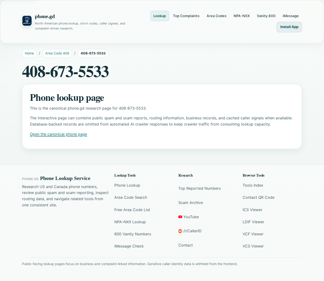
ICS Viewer (252, 209)
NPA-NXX (242, 16)
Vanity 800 (266, 16)
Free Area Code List (132, 209)
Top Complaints (186, 16)
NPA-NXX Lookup (130, 221)
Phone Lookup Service (65, 178)
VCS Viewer (253, 246)
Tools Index (253, 185)
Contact (185, 245)
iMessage (291, 16)
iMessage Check (129, 246)
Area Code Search (130, 197)
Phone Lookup (127, 185)
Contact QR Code (258, 197)
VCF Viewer (253, 234)
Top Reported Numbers (199, 188)
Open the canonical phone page (58, 134)
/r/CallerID (192, 230)
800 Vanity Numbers (132, 234)
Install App (289, 27)
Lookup (159, 16)
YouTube (191, 216)
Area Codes (217, 16)
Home (29, 53)
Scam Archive (190, 202)
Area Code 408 (57, 53)
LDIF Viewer (253, 221)
